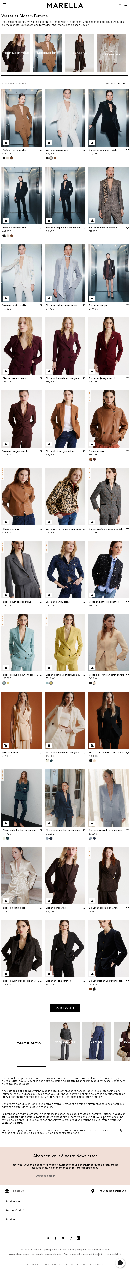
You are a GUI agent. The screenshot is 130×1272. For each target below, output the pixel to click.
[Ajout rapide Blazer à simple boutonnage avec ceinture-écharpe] (49, 220)
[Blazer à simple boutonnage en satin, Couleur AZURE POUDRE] (47, 838)
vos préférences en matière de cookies (30, 1254)
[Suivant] (121, 1039)
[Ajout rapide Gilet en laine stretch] (6, 371)
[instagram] (47, 1238)
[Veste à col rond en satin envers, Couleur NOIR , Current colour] (90, 760)
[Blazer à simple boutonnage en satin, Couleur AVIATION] (94, 838)
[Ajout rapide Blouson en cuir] (6, 522)
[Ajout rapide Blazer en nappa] (92, 298)
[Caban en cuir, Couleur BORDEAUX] (94, 459)
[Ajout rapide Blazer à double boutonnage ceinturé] (6, 667)
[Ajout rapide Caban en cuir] (92, 444)
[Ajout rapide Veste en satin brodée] (6, 298)
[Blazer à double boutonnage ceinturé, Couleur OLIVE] (8, 683)
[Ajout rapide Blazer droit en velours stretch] (92, 973)
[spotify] (63, 1238)
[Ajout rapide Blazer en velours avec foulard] (49, 298)
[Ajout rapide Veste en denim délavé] (49, 595)
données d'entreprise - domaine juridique (75, 1254)
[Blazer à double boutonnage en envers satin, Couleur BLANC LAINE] (4, 838)
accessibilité (114, 1254)
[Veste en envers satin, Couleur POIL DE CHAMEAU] (55, 158)
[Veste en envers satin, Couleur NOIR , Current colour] (4, 235)
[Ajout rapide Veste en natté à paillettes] (92, 595)
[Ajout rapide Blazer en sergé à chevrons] (92, 900)
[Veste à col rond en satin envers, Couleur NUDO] (94, 760)
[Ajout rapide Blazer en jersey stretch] (92, 371)
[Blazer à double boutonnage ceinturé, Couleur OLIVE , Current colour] (51, 683)
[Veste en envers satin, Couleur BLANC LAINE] (7, 158)
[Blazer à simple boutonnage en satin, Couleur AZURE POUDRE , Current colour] (90, 838)
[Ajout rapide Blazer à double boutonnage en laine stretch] (49, 371)
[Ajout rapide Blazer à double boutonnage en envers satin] (49, 745)
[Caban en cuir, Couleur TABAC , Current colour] (90, 459)
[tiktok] (70, 1238)
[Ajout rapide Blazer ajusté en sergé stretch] (92, 522)
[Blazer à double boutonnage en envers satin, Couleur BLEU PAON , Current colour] (7, 838)
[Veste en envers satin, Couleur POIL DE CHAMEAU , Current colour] (11, 158)
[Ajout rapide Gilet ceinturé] (6, 745)
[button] (123, 84)
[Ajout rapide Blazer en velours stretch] (92, 142)
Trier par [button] (109, 84)
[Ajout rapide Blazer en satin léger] (6, 900)
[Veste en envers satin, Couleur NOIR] (4, 158)
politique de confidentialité (59, 1249)
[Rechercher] (119, 5)
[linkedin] (78, 1238)
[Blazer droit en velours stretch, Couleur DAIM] (90, 989)
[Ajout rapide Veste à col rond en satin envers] (92, 667)
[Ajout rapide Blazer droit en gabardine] (49, 444)
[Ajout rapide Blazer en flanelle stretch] (92, 220)
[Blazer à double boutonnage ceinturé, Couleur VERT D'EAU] (47, 683)
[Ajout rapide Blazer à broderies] (49, 900)
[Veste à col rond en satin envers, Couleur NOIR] (90, 683)
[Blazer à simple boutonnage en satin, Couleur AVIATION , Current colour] (51, 838)
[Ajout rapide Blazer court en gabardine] (6, 595)
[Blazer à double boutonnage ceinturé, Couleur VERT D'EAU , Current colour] (4, 683)
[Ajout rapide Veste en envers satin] (6, 142)
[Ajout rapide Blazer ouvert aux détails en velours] (6, 973)
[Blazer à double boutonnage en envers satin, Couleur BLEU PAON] (51, 760)
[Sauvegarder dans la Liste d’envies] (41, 151)
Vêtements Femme (15, 84)
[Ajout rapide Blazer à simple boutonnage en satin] (49, 823)
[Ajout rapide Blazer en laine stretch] (49, 973)
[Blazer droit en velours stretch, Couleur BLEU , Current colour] (94, 989)
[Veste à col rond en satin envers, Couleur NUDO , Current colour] (94, 683)
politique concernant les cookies (93, 1249)
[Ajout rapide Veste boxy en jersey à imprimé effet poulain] (49, 522)
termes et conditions (31, 1249)
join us (102, 1254)
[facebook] (55, 1238)
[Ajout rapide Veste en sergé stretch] (6, 444)
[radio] (15, 53)
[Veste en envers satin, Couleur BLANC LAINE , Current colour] (51, 158)
